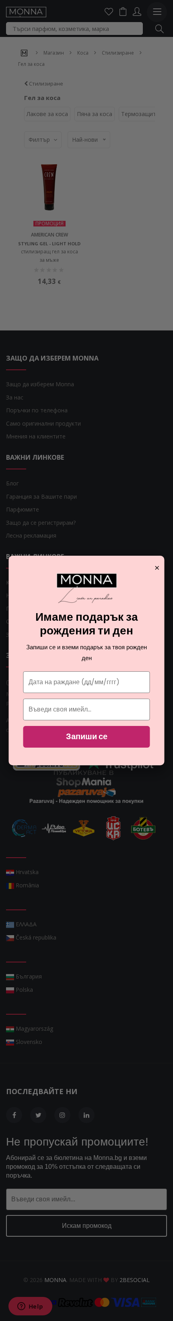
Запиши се (86, 736)
